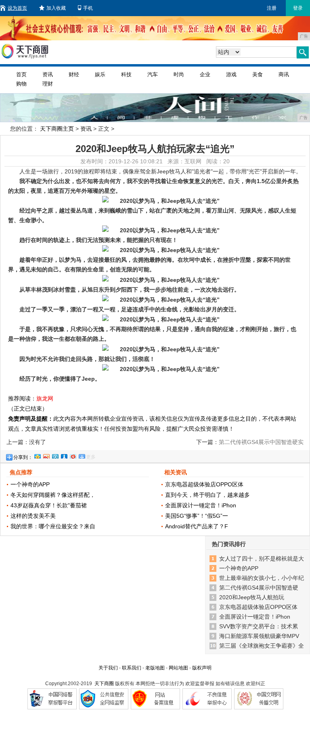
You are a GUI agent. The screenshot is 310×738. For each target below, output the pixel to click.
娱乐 (100, 74)
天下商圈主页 (57, 128)
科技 (126, 74)
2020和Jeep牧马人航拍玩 (251, 597)
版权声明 (202, 668)
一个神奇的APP (30, 484)
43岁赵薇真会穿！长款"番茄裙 (48, 505)
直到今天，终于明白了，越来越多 (207, 495)
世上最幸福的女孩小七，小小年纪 (261, 578)
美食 (257, 74)
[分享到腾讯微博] (54, 455)
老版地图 (155, 668)
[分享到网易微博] (72, 455)
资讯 (47, 74)
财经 (74, 74)
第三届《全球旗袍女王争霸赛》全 (261, 645)
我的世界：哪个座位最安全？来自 (52, 526)
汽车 (152, 74)
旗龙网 (44, 398)
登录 (298, 8)
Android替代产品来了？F (196, 526)
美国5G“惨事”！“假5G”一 (196, 516)
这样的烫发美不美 (33, 516)
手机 (88, 8)
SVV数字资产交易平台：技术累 (258, 626)
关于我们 (108, 668)
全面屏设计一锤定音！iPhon (200, 505)
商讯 (284, 74)
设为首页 (17, 8)
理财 (47, 84)
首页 (21, 74)
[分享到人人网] (63, 455)
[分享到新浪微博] (46, 455)
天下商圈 (104, 683)
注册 (271, 8)
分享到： (23, 457)
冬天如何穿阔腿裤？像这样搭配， (52, 495)
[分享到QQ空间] (37, 455)
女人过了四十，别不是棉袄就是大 (261, 558)
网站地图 (178, 668)
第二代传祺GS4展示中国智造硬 (258, 587)
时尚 (179, 74)
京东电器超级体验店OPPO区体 (204, 484)
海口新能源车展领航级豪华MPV (259, 636)
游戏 (231, 74)
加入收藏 (56, 8)
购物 (21, 84)
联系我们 (131, 668)
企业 (205, 74)
